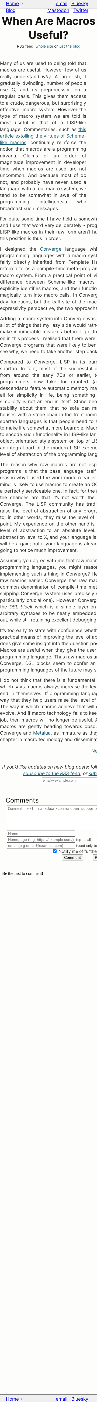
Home (12, 3)
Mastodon (58, 10)
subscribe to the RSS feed (51, 773)
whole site (44, 46)
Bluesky (79, 3)
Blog (11, 10)
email (61, 3)
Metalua (42, 733)
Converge (50, 249)
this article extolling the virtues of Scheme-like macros (43, 135)
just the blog (69, 46)
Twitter (80, 10)
